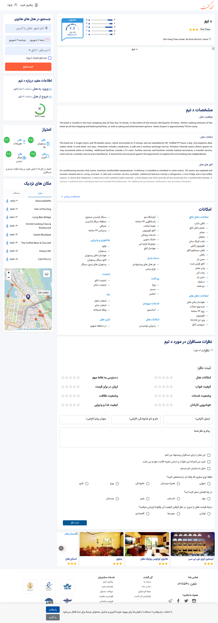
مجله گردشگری (144, 591)
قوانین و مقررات (106, 596)
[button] (23, 300)
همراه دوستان (168, 483)
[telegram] (170, 601)
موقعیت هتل (43, 292)
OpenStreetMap (32, 329)
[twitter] (186, 601)
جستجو (28, 66)
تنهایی (202, 483)
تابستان (171, 498)
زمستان (110, 498)
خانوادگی (139, 483)
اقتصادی (139, 513)
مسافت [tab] (16, 193)
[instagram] (194, 601)
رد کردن (52, 617)
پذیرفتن (53, 609)
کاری (81, 483)
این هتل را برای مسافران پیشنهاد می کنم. (185, 455)
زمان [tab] (40, 193)
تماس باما (146, 586)
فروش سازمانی (106, 601)
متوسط (171, 513)
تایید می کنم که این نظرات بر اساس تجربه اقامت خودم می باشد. (174, 462)
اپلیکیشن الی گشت (142, 596)
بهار (204, 498)
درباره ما (147, 581)
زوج (112, 483)
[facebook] (178, 601)
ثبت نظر (75, 523)
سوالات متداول (106, 591)
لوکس (202, 513)
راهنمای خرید (107, 586)
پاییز (142, 498)
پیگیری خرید (108, 581)
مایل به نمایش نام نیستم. (193, 468)
